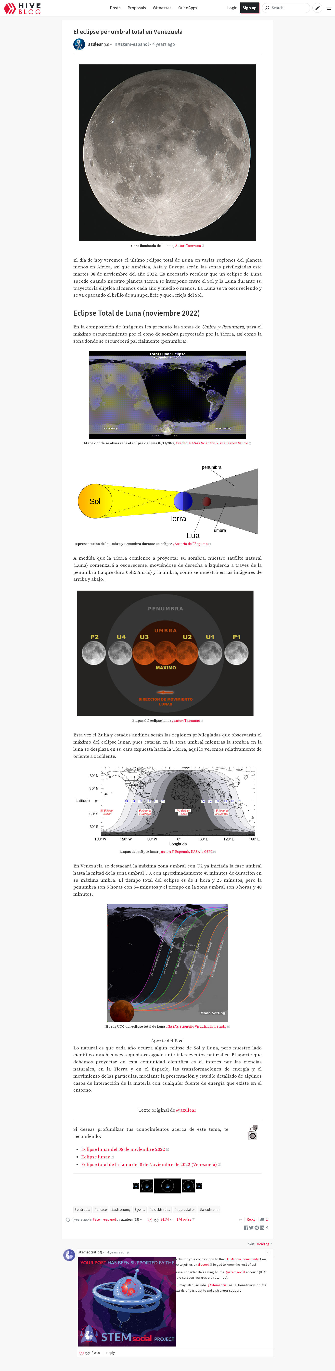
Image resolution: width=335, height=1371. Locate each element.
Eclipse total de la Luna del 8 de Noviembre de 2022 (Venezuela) (149, 1164)
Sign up (250, 8)
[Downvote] (156, 1219)
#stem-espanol (133, 44)
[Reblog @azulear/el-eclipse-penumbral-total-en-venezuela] (240, 1219)
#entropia (82, 1209)
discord (203, 1264)
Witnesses (162, 8)
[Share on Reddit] (257, 1227)
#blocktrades (160, 1209)
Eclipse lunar (95, 1157)
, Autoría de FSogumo (190, 544)
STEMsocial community (241, 1259)
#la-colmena (209, 1209)
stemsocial (90, 1252)
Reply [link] (251, 1219)
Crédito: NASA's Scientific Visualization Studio (212, 443)
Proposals (137, 8)
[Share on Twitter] (251, 1227)
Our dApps (187, 8)
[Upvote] (151, 1219)
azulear (98, 44)
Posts (115, 8)
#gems (140, 1209)
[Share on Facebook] (246, 1227)
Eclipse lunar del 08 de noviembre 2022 (123, 1149)
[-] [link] (267, 1252)
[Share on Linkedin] (262, 1227)
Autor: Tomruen (188, 246)
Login (232, 8)
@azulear (186, 1110)
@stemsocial (235, 1272)
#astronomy (120, 1209)
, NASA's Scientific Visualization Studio (196, 1026)
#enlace (101, 1209)
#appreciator (185, 1209)
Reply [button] (110, 1352)
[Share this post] (267, 1227)
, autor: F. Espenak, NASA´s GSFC (186, 852)
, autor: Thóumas (186, 721)
